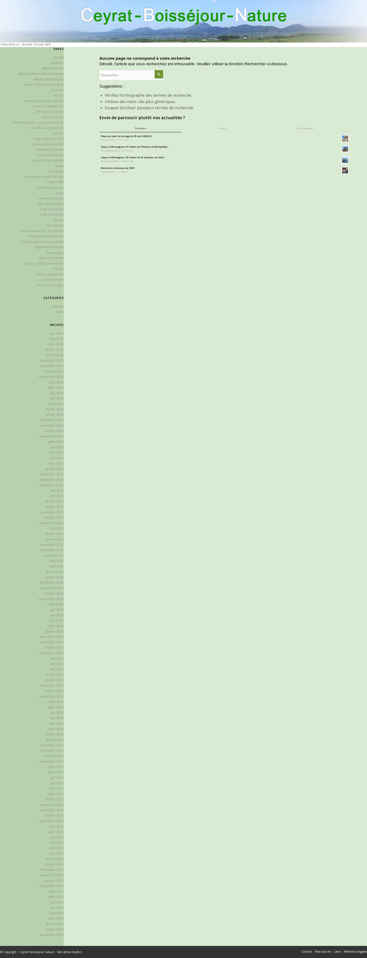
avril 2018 (56, 723)
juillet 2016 (56, 831)
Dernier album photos (48, 144)
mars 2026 (56, 344)
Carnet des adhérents (48, 106)
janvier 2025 (54, 414)
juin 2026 (57, 333)
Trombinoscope (52, 279)
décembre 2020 (52, 582)
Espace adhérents (50, 155)
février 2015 (54, 924)
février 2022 (54, 534)
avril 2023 (56, 496)
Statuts (58, 268)
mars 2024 (56, 463)
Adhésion (57, 63)
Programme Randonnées (45, 236)
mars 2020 (56, 626)
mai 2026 (57, 339)
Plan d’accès (55, 225)
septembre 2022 (51, 523)
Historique (56, 171)
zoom (59, 312)
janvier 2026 (54, 355)
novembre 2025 (52, 366)
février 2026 (54, 349)
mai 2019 (57, 664)
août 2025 (56, 382)
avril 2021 (56, 566)
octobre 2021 (54, 555)
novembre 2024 (52, 425)
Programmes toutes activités (42, 241)
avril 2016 (56, 848)
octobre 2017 (54, 756)
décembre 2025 (52, 360)
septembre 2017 (51, 761)
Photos (58, 220)
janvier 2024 (54, 469)
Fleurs (59, 166)
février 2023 (54, 501)
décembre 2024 (52, 420)
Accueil (27, 44)
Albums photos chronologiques (41, 73)
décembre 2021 (52, 544)
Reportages (55, 252)
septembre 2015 (51, 886)
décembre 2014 (52, 935)
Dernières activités (50, 149)
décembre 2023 (52, 474)
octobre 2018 (54, 691)
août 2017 (56, 766)
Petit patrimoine (52, 209)
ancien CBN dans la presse (44, 84)
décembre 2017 (52, 745)
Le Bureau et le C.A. (49, 187)
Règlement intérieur (49, 247)
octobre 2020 (54, 593)
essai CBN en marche (48, 160)
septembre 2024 (51, 436)
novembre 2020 (52, 588)
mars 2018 (56, 729)
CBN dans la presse (49, 111)
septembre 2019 (51, 653)
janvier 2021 (54, 577)
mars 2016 (56, 853)
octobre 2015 (54, 880)
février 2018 (54, 734)
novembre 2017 (52, 750)
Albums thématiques (49, 79)
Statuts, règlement (50, 274)
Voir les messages (50, 285)
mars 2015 (56, 918)
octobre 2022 (54, 517)
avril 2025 (56, 398)
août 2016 (56, 826)
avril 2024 (56, 458)
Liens (60, 193)
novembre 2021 (52, 550)
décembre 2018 (52, 685)
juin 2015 (57, 902)
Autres (59, 95)
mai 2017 (57, 783)
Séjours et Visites (51, 258)
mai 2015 (57, 907)
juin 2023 (57, 490)
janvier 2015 (54, 929)
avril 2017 (56, 788)
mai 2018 (57, 718)
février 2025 (54, 409)
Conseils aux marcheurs (46, 128)
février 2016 (54, 859)
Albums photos (53, 68)
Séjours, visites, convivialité (44, 263)
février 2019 (54, 674)
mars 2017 (56, 794)
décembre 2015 (52, 869)
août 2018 (56, 701)
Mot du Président (51, 203)
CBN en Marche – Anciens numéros (38, 122)
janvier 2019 (54, 680)
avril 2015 (56, 913)
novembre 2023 (52, 479)
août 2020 (56, 604)
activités (57, 306)
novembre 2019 (52, 642)
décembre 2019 (52, 636)
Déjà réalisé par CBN (48, 138)
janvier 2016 (54, 864)
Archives (57, 90)
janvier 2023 (54, 506)
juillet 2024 (56, 441)
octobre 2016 (54, 815)
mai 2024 (57, 452)
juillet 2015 (56, 896)
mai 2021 (57, 561)
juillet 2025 (56, 387)
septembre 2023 (51, 485)
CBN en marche (52, 117)
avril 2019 (56, 669)
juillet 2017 (56, 772)
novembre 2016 (52, 810)
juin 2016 (57, 837)
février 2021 (54, 571)
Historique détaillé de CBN (44, 176)
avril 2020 (56, 620)
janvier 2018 (54, 739)
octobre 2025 (54, 371)
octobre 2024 (54, 431)
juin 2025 (57, 393)
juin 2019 (57, 658)
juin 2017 (57, 777)
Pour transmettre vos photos (42, 231)
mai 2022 (57, 528)
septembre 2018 (51, 696)
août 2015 (56, 891)
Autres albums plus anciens (44, 101)
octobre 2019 (54, 647)
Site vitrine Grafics (69, 952)
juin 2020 (57, 609)
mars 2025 (56, 404)
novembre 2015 (52, 875)
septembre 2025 (51, 376)
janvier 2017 (54, 799)
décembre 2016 (52, 804)
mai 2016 (57, 842)
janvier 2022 (54, 539)
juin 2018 (57, 712)
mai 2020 (57, 615)
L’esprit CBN (54, 182)
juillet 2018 (56, 707)
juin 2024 (57, 447)
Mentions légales (51, 198)
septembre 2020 (51, 599)
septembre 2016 (51, 821)
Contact (58, 133)
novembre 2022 (52, 512)
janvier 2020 (54, 631)
